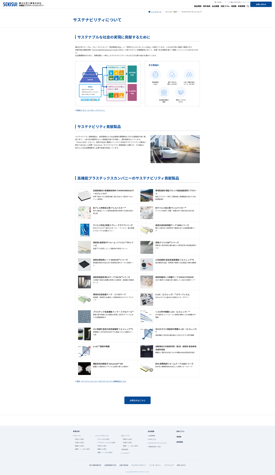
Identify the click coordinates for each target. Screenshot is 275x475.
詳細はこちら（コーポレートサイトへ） (90, 110)
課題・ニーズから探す (82, 449)
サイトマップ (169, 465)
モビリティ (78, 436)
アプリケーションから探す (107, 442)
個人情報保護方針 (95, 465)
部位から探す (79, 439)
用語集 (234, 6)
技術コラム (225, 6)
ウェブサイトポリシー (139, 465)
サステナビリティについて (158, 443)
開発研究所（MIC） (155, 447)
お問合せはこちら (137, 400)
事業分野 (76, 431)
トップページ (156, 11)
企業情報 (152, 436)
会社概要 (215, 6)
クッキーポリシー (156, 465)
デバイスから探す (104, 439)
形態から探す (79, 442)
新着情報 (241, 6)
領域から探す (127, 439)
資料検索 (206, 6)
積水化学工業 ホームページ (240, 2)
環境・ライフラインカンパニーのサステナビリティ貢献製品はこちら (101, 381)
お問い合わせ (261, 4)
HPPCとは (152, 439)
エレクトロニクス (103, 436)
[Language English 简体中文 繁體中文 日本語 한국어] (220, 2)
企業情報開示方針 (110, 465)
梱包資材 (125, 449)
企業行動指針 (123, 465)
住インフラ (126, 436)
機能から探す (79, 446)
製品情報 (198, 6)
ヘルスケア (126, 453)
